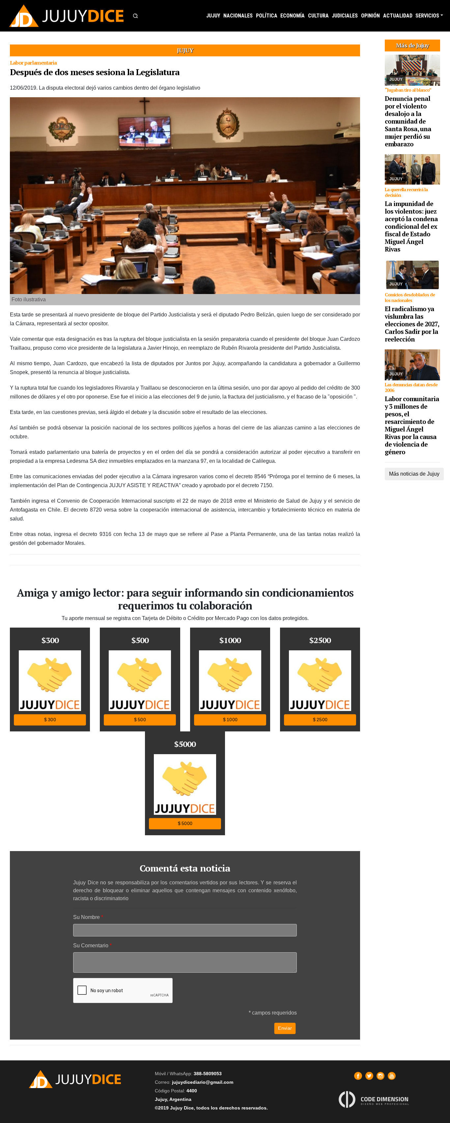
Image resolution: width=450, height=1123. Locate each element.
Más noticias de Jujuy (414, 474)
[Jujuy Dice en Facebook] (358, 1076)
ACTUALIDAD (397, 16)
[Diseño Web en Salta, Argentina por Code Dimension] (374, 1099)
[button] (135, 16)
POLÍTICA (266, 16)
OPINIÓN (370, 16)
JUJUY (213, 16)
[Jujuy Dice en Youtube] (392, 1076)
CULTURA (318, 16)
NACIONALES (238, 16)
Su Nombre (86, 917)
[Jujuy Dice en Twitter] (369, 1076)
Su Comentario (90, 945)
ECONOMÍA (292, 16)
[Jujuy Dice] (66, 16)
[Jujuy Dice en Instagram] (380, 1076)
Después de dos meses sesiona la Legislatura (94, 71)
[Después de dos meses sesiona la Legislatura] (185, 195)
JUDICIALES (345, 16)
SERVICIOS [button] (427, 16)
